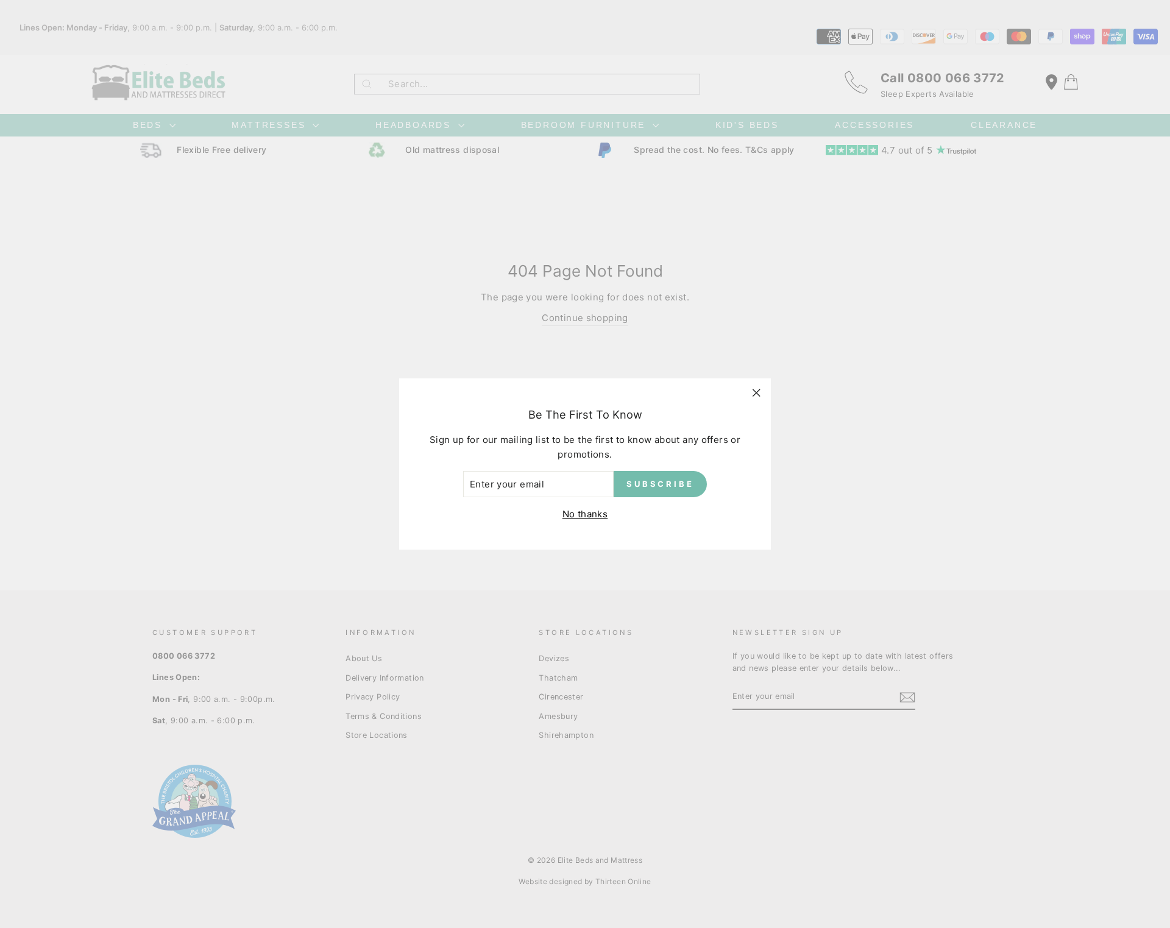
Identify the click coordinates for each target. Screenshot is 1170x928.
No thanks (585, 514)
